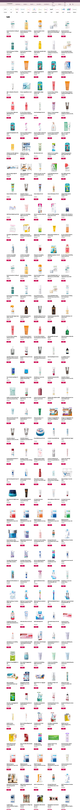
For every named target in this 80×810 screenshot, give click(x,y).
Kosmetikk (39, 4)
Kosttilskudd (46, 4)
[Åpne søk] (68, 4)
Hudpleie (25, 4)
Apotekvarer (18, 4)
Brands (59, 4)
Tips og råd (65, 4)
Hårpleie (31, 4)
